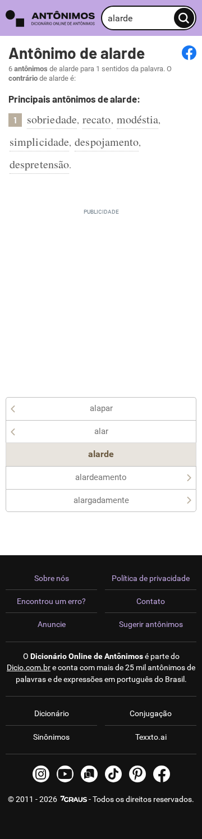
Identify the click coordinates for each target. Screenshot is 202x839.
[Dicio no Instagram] (41, 774)
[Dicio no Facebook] (161, 774)
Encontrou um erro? (51, 601)
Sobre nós (51, 578)
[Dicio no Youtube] (65, 774)
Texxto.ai (151, 736)
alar (101, 431)
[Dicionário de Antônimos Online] (50, 18)
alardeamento (101, 477)
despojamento (107, 141)
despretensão (39, 164)
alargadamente (101, 500)
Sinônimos (51, 736)
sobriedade (52, 119)
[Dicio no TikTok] (113, 774)
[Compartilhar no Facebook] (189, 52)
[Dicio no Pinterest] (137, 774)
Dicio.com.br (28, 667)
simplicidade (39, 141)
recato (96, 119)
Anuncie (52, 624)
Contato (150, 601)
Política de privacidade (151, 578)
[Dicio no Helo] (89, 774)
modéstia (138, 119)
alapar (101, 408)
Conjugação (151, 713)
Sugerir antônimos (151, 624)
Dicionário (51, 713)
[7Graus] (73, 799)
